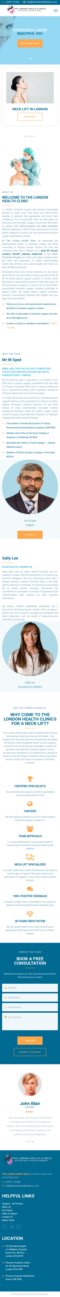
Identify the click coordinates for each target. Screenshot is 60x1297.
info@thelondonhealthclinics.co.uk (42, 2)
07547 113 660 (12, 2)
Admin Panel (8, 1220)
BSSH (10, 456)
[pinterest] (11, 1226)
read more (30, 117)
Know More (30, 535)
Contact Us (7, 1217)
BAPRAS (50, 427)
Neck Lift (6, 1207)
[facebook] (4, 1226)
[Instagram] (18, 1226)
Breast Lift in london (30, 109)
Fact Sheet (7, 1210)
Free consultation (30, 43)
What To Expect (9, 1213)
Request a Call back (30, 1052)
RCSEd (33, 437)
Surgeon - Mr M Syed (12, 1203)
